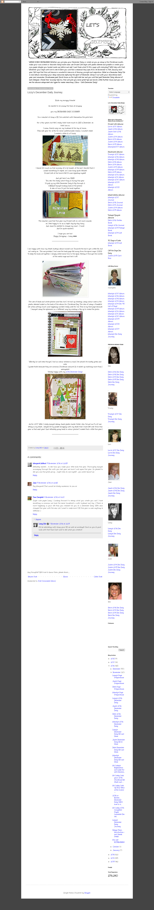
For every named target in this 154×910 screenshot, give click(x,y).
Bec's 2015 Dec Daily (116, 608)
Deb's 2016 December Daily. (117, 716)
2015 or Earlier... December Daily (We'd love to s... (118, 800)
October (116, 847)
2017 (113, 662)
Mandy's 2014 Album (116, 301)
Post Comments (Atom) (47, 581)
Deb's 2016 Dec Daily (116, 372)
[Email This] (55, 448)
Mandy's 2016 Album (116, 157)
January (116, 850)
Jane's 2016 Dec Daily (116, 488)
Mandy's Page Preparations (118, 693)
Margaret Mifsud (39, 463)
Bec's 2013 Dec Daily (116, 613)
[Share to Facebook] (61, 448)
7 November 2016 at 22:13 (59, 524)
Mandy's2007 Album (116, 147)
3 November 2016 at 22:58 (47, 483)
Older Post (98, 577)
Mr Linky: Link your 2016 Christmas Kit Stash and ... (119, 778)
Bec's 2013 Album (115, 144)
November (117, 672)
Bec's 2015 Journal (115, 202)
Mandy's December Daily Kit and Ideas (118, 758)
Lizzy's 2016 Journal (116, 225)
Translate (116, 97)
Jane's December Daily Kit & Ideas (119, 742)
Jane (34, 483)
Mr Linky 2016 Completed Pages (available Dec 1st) (119, 812)
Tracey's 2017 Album (116, 154)
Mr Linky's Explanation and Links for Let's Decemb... (119, 768)
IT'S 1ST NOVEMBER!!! (119, 841)
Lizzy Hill (42, 524)
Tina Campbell (38, 497)
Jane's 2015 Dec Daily (116, 491)
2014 (113, 858)
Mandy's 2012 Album (116, 175)
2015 (113, 855)
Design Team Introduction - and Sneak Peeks (119, 833)
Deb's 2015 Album (115, 162)
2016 (113, 666)
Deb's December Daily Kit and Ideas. (118, 749)
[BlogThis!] (57, 448)
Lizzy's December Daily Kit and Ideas (118, 733)
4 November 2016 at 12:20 (54, 497)
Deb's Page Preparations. (118, 688)
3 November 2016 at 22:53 (57, 463)
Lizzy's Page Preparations (118, 676)
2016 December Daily (73, 372)
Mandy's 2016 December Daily (118, 724)
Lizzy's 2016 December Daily (117, 700)
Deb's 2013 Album (115, 172)
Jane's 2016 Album (115, 129)
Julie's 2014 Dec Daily (116, 565)
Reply (35, 475)
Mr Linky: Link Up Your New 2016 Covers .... (119, 788)
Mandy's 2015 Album (116, 159)
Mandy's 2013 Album (116, 170)
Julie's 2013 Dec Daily (116, 567)
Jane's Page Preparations (118, 682)
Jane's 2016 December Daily (117, 708)
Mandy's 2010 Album (116, 180)
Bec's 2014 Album (115, 139)
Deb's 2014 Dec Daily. (116, 377)
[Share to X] (59, 448)
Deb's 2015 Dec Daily (116, 374)
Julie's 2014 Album (115, 137)
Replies (38, 519)
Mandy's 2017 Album (116, 294)
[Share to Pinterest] (63, 448)
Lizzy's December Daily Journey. (117, 823)
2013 (113, 862)
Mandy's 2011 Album (116, 177)
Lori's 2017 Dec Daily (116, 450)
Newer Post (32, 577)
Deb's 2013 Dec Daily (116, 379)
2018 (113, 659)
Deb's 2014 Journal (115, 205)
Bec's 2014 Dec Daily (116, 610)
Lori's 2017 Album (115, 127)
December (117, 669)
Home (65, 577)
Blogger (87, 893)
